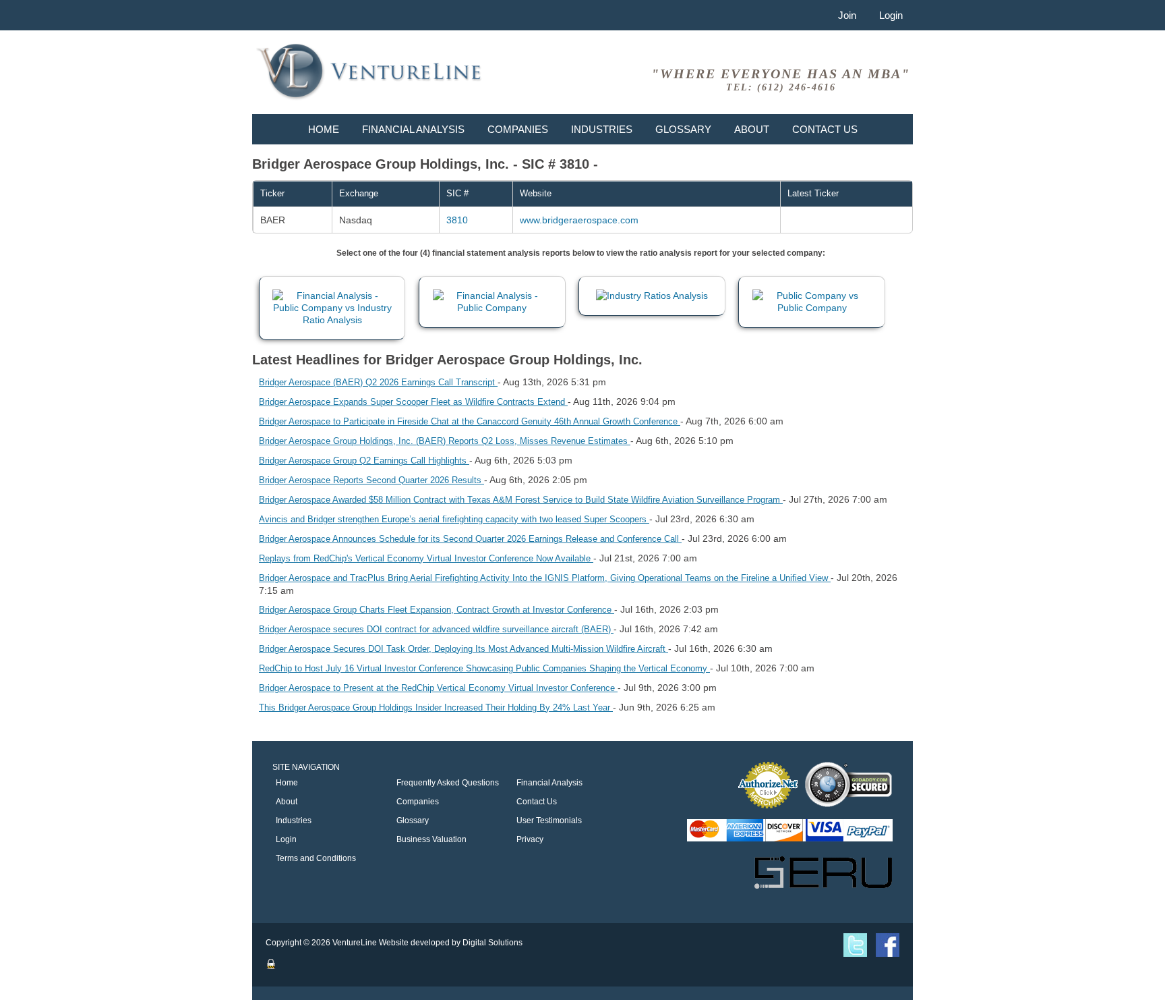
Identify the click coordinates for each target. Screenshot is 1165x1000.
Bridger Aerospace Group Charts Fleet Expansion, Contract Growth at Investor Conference (436, 610)
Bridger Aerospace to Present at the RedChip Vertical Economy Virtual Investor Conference (438, 688)
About (751, 129)
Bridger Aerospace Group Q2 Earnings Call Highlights (364, 460)
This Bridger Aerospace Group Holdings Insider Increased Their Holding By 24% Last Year (436, 707)
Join (847, 15)
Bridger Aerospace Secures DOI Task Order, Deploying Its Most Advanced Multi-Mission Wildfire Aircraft (463, 649)
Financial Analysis (413, 129)
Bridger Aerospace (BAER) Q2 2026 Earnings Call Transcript (378, 382)
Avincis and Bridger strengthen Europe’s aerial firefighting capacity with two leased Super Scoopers (454, 519)
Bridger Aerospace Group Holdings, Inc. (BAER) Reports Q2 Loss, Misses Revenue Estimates (444, 441)
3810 (457, 220)
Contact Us (825, 129)
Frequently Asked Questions (447, 782)
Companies (517, 129)
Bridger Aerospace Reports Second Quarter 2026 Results (371, 480)
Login (891, 15)
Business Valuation (431, 839)
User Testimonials (549, 820)
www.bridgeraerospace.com (579, 220)
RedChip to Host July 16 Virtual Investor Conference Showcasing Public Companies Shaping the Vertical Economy (484, 668)
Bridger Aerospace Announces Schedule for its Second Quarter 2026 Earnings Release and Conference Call (470, 539)
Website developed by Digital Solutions (450, 942)
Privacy (529, 839)
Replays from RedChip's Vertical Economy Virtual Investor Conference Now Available (426, 558)
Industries (601, 129)
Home (323, 129)
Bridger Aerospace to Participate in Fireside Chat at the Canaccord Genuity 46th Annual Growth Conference (469, 421)
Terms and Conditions (316, 858)
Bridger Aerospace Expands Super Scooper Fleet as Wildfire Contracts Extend (413, 402)
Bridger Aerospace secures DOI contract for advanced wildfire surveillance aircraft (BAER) (436, 629)
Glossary (683, 129)
